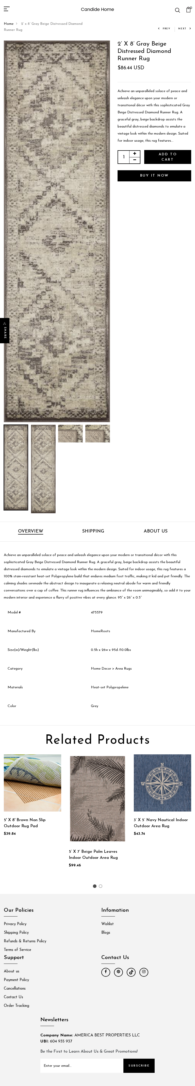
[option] (57, 231)
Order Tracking (16, 1006)
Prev (167, 29)
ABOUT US (156, 531)
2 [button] (101, 887)
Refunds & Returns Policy (25, 941)
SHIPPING (93, 531)
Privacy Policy (15, 924)
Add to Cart (168, 157)
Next (182, 29)
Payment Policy (16, 980)
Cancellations (15, 989)
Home (8, 24)
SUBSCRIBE (139, 1065)
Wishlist (107, 924)
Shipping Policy (16, 933)
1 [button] (95, 887)
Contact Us (13, 997)
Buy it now (154, 176)
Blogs (105, 933)
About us (11, 971)
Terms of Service (17, 950)
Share (5, 333)
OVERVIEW (30, 531)
